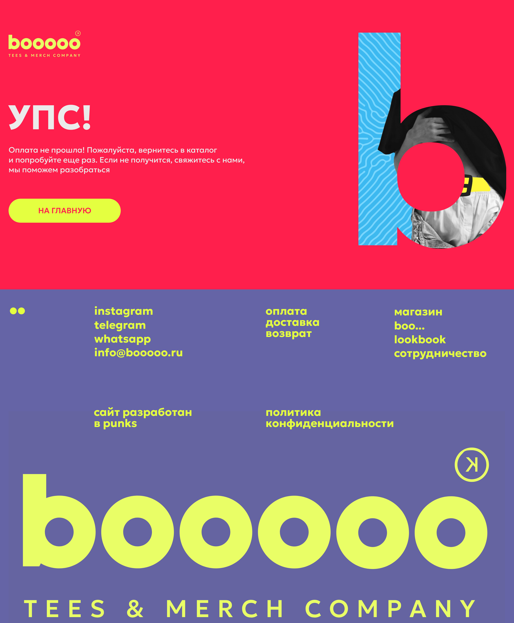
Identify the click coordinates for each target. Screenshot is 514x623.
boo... (409, 326)
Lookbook (420, 339)
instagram (123, 311)
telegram (120, 325)
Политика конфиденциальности (330, 417)
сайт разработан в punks (143, 417)
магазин (418, 311)
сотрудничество (440, 353)
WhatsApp (122, 339)
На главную (64, 210)
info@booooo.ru (138, 352)
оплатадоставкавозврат (293, 322)
